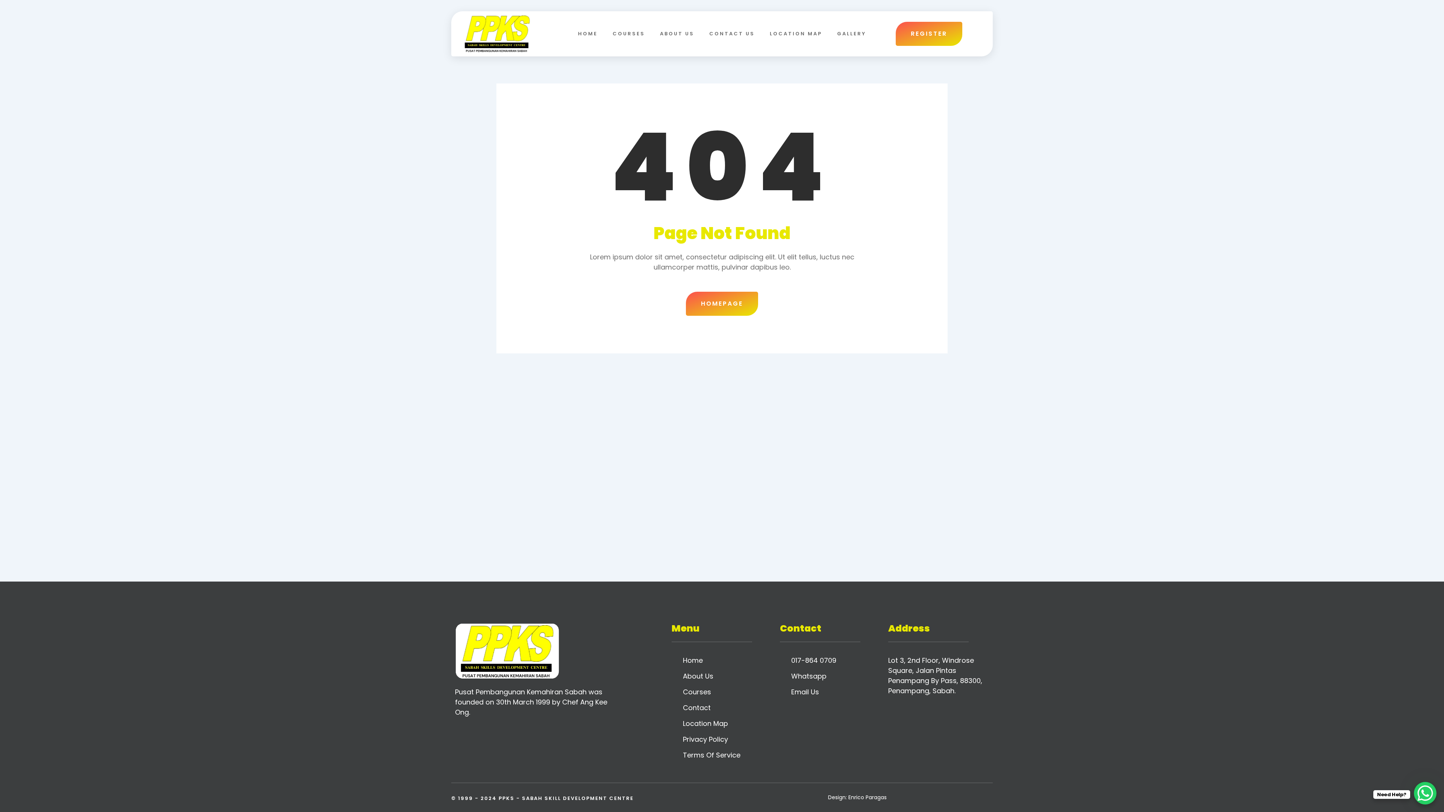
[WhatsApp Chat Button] (1425, 793)
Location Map (796, 33)
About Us (677, 33)
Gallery (851, 33)
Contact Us (732, 33)
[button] (977, 33)
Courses (629, 33)
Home (588, 33)
